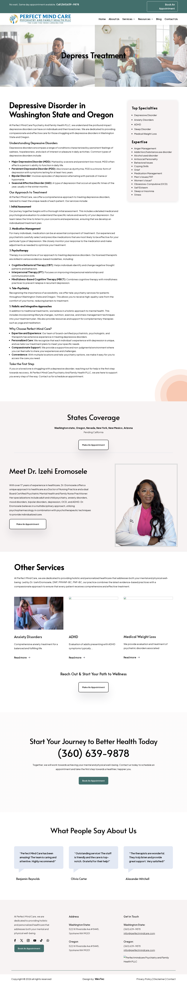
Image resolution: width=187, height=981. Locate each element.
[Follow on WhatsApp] (48, 940)
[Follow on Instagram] (28, 940)
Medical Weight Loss (145, 133)
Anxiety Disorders (144, 119)
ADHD (137, 124)
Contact (171, 978)
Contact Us (171, 19)
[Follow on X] (21, 940)
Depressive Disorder (145, 115)
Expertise (139, 141)
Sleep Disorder (142, 129)
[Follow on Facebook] (15, 940)
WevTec (99, 978)
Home (102, 19)
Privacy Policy (144, 978)
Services (127, 19)
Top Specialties (145, 108)
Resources (144, 19)
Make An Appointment (93, 444)
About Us (114, 19)
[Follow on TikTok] (41, 940)
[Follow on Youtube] (35, 940)
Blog (159, 19)
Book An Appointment (93, 780)
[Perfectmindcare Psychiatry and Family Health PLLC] (148, 959)
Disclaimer (159, 978)
